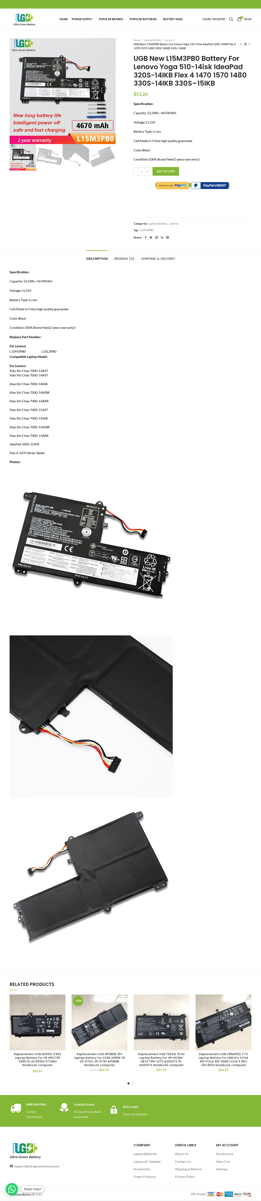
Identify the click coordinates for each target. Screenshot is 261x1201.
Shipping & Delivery (158, 258)
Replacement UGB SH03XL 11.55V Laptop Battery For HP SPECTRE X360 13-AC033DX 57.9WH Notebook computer (37, 1059)
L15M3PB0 (146, 230)
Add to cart (166, 171)
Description (97, 258)
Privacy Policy (185, 1176)
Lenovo (169, 40)
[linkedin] (162, 237)
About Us (181, 1154)
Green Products (145, 1176)
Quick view (62, 1010)
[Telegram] (167, 237)
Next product (249, 44)
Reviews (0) (124, 258)
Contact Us (183, 1161)
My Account (224, 1154)
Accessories (142, 1169)
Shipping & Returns (188, 1169)
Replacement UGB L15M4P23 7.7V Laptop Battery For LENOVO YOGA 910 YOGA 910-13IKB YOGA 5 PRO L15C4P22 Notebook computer (223, 1059)
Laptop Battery (153, 40)
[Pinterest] (156, 237)
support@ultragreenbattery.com (36, 1166)
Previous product (241, 44)
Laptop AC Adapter (147, 1161)
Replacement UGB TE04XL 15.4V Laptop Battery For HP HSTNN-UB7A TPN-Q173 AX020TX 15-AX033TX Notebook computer (161, 1059)
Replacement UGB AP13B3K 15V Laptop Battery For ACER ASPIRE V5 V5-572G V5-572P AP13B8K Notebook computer (99, 1059)
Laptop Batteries (145, 1154)
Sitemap (222, 1169)
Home (137, 40)
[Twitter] (151, 237)
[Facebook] (145, 237)
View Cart (223, 1161)
